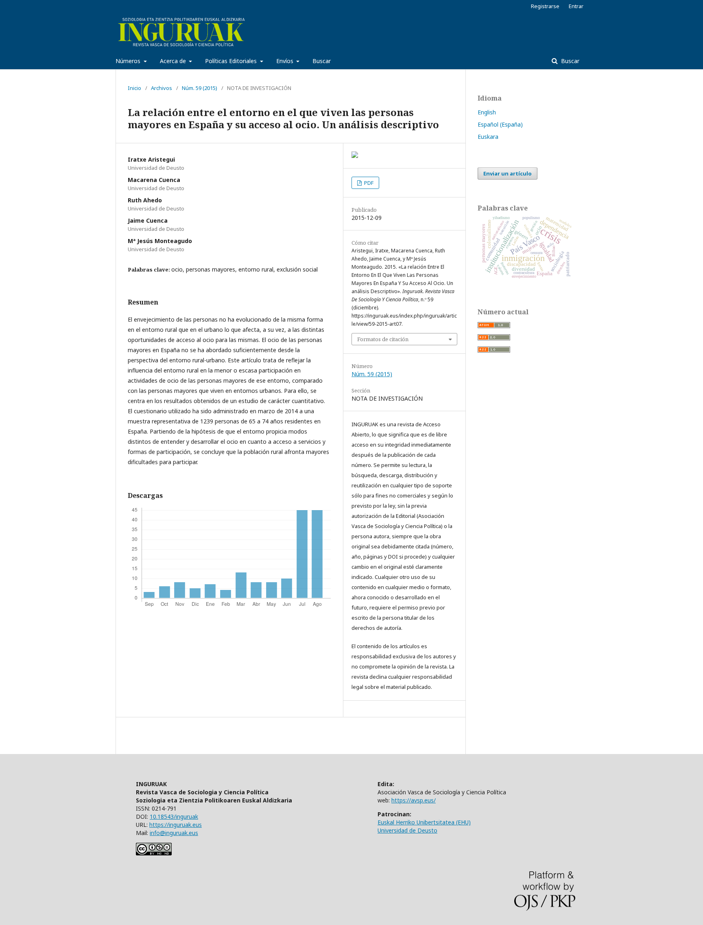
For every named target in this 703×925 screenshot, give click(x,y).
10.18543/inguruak (174, 816)
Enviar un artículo (507, 173)
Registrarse (545, 6)
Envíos (285, 61)
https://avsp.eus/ (413, 800)
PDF (368, 182)
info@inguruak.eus (174, 833)
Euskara (488, 136)
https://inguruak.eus (175, 825)
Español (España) (500, 124)
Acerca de (174, 61)
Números (129, 61)
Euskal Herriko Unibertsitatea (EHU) (424, 822)
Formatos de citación (382, 339)
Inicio (134, 88)
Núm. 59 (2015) (199, 88)
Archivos (161, 88)
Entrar (576, 6)
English (487, 112)
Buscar (321, 61)
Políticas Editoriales (231, 61)
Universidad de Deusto (407, 830)
